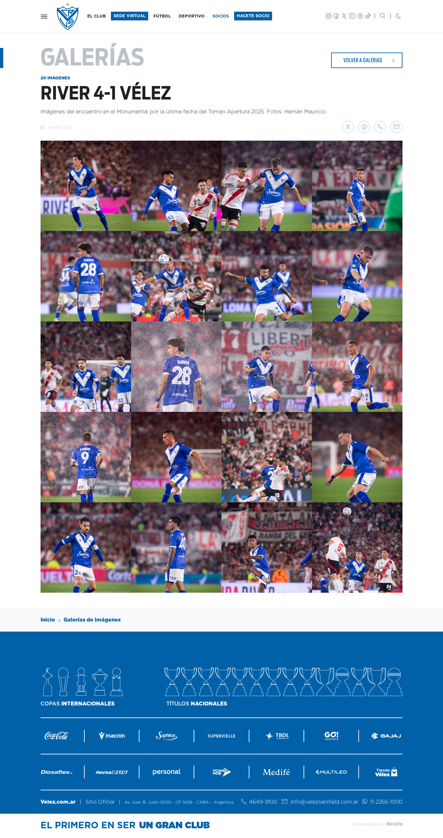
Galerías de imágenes (92, 620)
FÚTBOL (162, 16)
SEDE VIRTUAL (130, 16)
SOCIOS (220, 16)
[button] (348, 127)
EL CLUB (96, 16)
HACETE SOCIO (253, 16)
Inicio (48, 620)
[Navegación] (44, 16)
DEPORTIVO (192, 16)
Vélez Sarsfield (68, 16)
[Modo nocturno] (393, 16)
